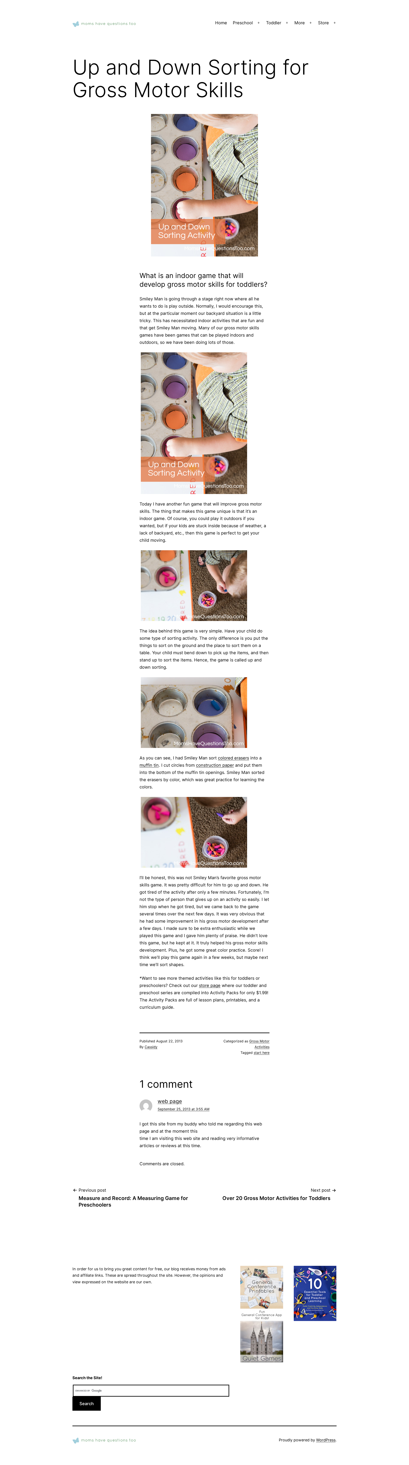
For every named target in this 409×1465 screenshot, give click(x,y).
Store (323, 22)
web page (170, 1101)
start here (261, 1052)
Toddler (273, 22)
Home (221, 22)
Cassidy (151, 1047)
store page (209, 985)
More (299, 22)
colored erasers (233, 758)
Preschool (243, 22)
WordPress (326, 1440)
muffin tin (149, 765)
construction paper (215, 765)
